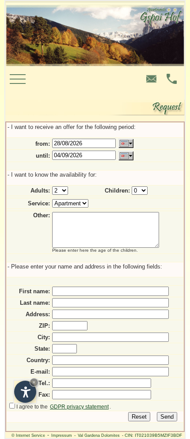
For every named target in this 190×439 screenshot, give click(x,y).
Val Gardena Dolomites (99, 435)
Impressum (61, 435)
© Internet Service (28, 435)
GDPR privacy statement (79, 407)
